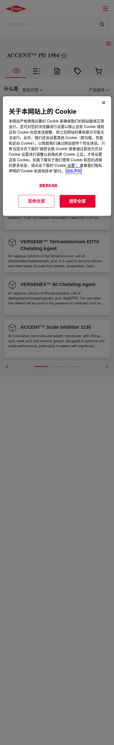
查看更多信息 (48, 185)
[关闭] (103, 102)
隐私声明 (73, 170)
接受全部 (77, 201)
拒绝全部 (36, 201)
